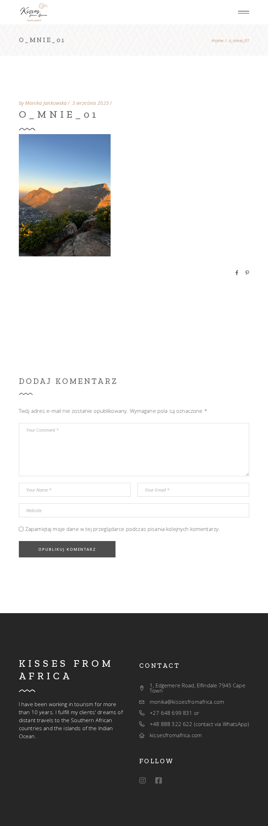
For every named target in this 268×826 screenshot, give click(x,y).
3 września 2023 (90, 103)
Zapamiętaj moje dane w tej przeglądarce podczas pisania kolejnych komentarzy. (122, 528)
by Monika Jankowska (43, 103)
